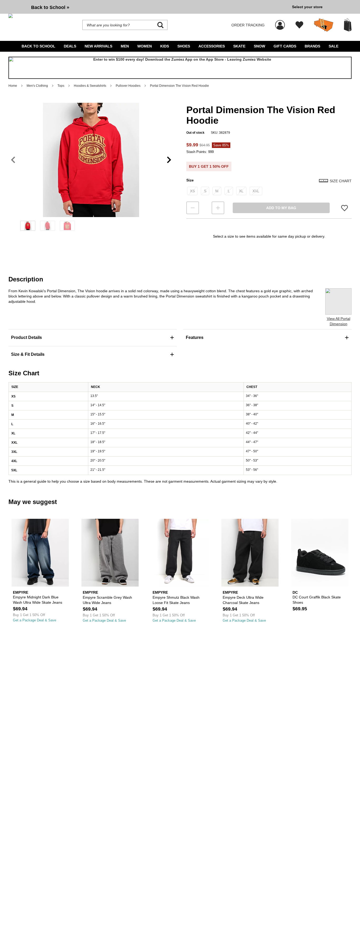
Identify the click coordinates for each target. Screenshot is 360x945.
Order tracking (248, 25)
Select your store (307, 7)
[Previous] (13, 159)
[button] (91, 160)
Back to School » (50, 7)
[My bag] (348, 25)
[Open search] (160, 25)
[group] (148, 6)
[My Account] (280, 22)
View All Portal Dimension (338, 321)
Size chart (341, 181)
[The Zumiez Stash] (323, 25)
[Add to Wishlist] (344, 207)
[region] (91, 168)
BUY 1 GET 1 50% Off (209, 166)
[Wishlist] (299, 25)
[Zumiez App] (180, 68)
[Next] (169, 159)
